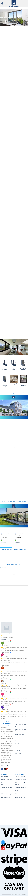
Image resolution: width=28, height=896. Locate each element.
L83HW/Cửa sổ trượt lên (23, 384)
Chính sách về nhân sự (20, 787)
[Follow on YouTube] (7, 769)
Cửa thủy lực (18, 744)
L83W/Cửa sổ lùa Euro (14, 369)
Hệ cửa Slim (18, 750)
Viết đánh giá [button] (4, 639)
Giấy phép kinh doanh (6, 797)
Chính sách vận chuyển (20, 779)
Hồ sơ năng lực (4, 790)
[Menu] (2, 3)
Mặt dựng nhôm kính (20, 753)
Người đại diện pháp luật (7, 787)
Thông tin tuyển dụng (20, 794)
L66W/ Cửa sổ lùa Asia (4, 369)
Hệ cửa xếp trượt (19, 747)
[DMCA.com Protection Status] (6, 894)
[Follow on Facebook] (2, 769)
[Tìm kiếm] (21, 3)
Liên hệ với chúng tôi (20, 797)
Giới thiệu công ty (5, 776)
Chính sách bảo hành (20, 776)
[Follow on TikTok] (5, 769)
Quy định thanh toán (20, 790)
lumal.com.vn (4, 542)
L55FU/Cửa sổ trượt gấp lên (14, 384)
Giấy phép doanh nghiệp (7, 794)
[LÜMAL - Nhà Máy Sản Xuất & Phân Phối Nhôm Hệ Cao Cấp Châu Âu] (14, 3)
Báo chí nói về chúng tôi (7, 779)
